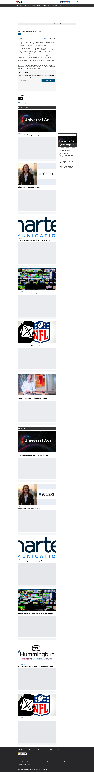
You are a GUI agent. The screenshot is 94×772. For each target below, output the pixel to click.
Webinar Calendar (52, 23)
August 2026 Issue (30, 23)
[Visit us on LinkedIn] (65, 2)
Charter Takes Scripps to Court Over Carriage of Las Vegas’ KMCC (67, 155)
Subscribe (55, 5)
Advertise (64, 761)
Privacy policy (50, 759)
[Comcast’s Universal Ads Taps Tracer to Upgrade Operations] (67, 141)
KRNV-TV (23, 66)
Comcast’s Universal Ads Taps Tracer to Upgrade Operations (67, 145)
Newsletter (53, 38)
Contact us (49, 761)
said (32, 45)
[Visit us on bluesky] (69, 2)
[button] (75, 2)
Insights (27, 5)
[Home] (17, 5)
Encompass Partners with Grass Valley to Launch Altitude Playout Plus (67, 161)
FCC (43, 23)
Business (19, 28)
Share (21, 38)
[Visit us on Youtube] (67, 2)
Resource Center (47, 5)
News (21, 5)
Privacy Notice (21, 84)
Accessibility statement (23, 761)
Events (39, 5)
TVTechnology (26, 33)
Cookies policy (65, 759)
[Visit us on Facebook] (61, 2)
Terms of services (34, 83)
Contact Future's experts (37, 759)
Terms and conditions (22, 759)
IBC (38, 23)
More (61, 5)
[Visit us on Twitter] (63, 2)
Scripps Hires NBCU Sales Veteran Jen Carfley (66, 150)
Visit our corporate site (63, 749)
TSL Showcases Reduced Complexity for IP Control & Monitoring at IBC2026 (66, 168)
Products (33, 5)
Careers (34, 761)
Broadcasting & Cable (29, 62)
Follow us (46, 38)
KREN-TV (22, 56)
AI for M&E (61, 23)
